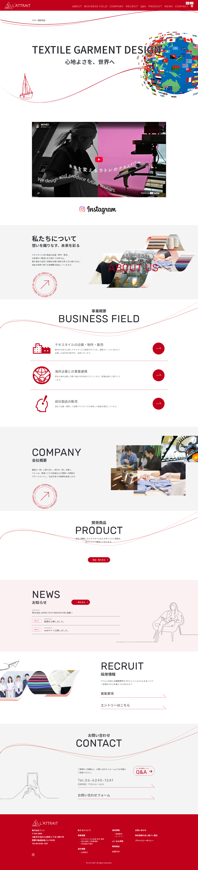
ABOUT (77, 6)
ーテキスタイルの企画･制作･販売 (92, 839)
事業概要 (81, 835)
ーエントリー (119, 836)
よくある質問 (117, 841)
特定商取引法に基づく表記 (146, 835)
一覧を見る (80, 602)
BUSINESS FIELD (95, 6)
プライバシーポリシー (144, 840)
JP (192, 3)
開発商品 (116, 846)
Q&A (143, 6)
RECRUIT (132, 6)
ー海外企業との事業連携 (89, 841)
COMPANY (117, 6)
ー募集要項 (118, 834)
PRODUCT (155, 6)
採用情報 (116, 830)
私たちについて (84, 830)
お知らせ (116, 851)
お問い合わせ (140, 830)
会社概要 (81, 848)
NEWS (169, 6)
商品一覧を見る (99, 559)
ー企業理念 (84, 852)
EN (187, 3)
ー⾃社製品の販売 (86, 844)
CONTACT (181, 6)
